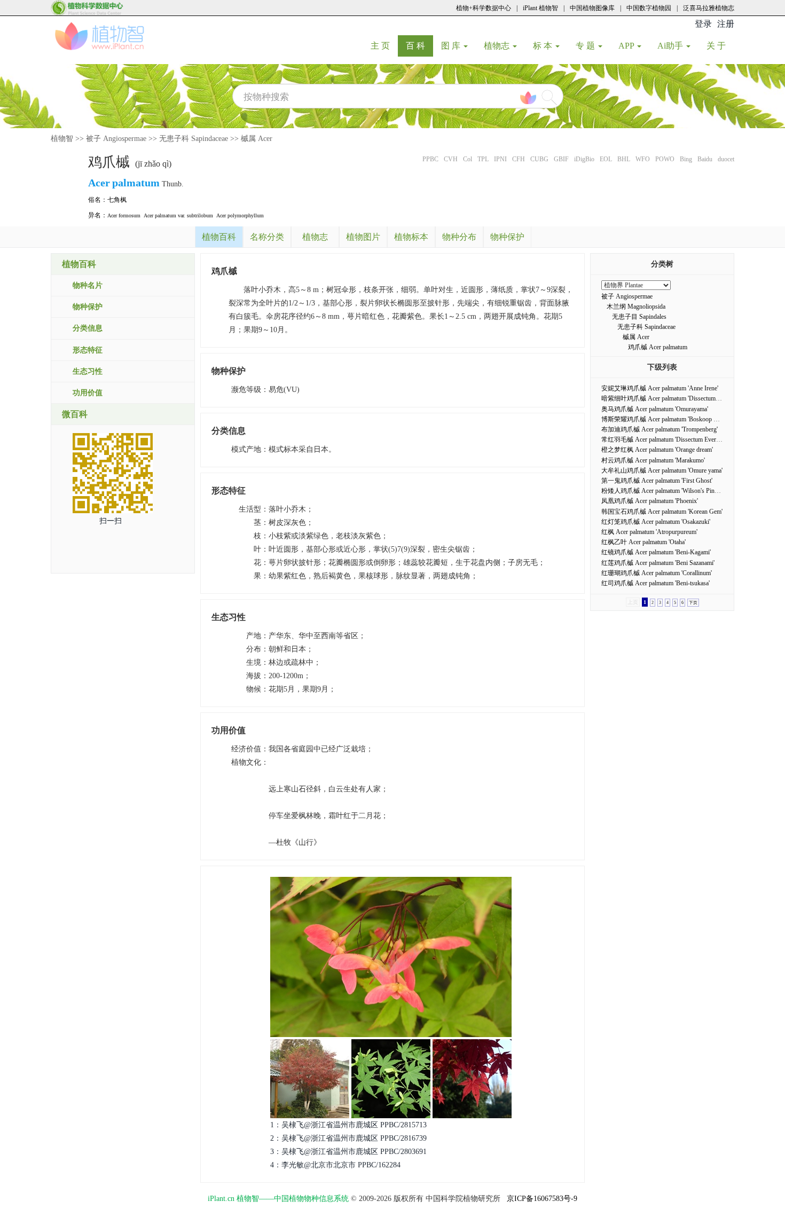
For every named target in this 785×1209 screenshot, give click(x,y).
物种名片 (88, 285)
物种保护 (88, 307)
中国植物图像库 (592, 8)
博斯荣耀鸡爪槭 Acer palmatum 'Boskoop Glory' (665, 419)
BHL (623, 159)
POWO (664, 159)
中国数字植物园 (648, 8)
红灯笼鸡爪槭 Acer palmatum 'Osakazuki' (655, 521)
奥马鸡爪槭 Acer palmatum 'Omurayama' (654, 409)
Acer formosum (123, 215)
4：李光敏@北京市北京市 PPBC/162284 (335, 1165)
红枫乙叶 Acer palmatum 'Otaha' (643, 542)
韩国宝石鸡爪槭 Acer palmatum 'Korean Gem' (662, 511)
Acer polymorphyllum (240, 215)
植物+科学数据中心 (483, 8)
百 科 (419, 45)
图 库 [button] (451, 45)
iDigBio (584, 159)
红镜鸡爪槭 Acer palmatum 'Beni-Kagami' (656, 552)
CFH (518, 159)
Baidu (704, 159)
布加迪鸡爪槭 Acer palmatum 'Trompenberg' (659, 429)
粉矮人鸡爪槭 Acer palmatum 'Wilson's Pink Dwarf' (669, 490)
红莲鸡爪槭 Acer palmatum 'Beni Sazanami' (658, 563)
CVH (451, 159)
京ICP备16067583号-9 (542, 1199)
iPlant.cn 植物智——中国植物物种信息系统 (278, 1199)
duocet (726, 159)
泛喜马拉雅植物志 (708, 8)
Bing (686, 159)
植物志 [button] (498, 45)
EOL (606, 159)
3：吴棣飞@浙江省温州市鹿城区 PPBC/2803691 (348, 1152)
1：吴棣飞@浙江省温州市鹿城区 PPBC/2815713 (348, 1125)
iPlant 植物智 (540, 8)
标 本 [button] (543, 45)
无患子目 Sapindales (639, 316)
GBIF (561, 159)
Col (467, 159)
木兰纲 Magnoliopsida (636, 306)
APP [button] (627, 45)
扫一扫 (110, 521)
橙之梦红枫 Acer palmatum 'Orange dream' (657, 449)
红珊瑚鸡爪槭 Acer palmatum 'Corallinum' (656, 573)
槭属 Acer (256, 139)
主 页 (384, 45)
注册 (725, 23)
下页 (693, 602)
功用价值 (88, 393)
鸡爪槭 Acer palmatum (657, 347)
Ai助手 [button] (671, 45)
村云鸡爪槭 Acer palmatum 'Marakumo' (653, 460)
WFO (642, 159)
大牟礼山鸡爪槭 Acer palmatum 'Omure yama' (662, 470)
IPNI (500, 159)
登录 (703, 23)
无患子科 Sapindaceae (193, 139)
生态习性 (88, 371)
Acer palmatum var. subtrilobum (178, 215)
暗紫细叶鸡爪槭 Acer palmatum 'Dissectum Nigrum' (669, 398)
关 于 (720, 45)
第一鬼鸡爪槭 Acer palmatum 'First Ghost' (656, 480)
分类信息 (88, 328)
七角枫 (117, 199)
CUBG (539, 159)
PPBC (430, 159)
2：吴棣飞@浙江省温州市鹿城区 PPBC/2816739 (348, 1138)
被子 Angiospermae (116, 139)
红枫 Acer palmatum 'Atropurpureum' (649, 532)
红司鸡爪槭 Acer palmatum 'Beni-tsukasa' (655, 583)
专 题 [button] (586, 45)
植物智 (62, 139)
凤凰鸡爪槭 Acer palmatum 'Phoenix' (649, 501)
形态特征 (88, 350)
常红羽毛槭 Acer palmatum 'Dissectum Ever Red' (665, 439)
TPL (483, 159)
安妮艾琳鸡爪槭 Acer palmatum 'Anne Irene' (659, 388)
